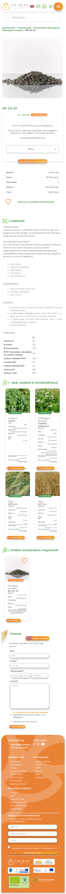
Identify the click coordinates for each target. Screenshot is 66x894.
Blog (37, 774)
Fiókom (13, 793)
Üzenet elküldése (17, 726)
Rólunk (38, 771)
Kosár (12, 796)
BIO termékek (16, 781)
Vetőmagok (15, 761)
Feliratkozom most (32, 853)
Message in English (40, 638)
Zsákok (13, 768)
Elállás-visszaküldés (19, 802)
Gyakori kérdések (43, 761)
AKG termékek (16, 777)
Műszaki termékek (18, 771)
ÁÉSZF (38, 765)
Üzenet (13, 681)
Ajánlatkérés (15, 809)
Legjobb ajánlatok (18, 784)
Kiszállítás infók (17, 799)
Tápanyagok (15, 765)
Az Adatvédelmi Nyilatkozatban (31, 712)
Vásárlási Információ (19, 805)
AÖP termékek (16, 774)
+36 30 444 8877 (20, 748)
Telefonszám (16, 671)
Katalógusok (40, 777)
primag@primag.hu (21, 744)
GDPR (38, 768)
